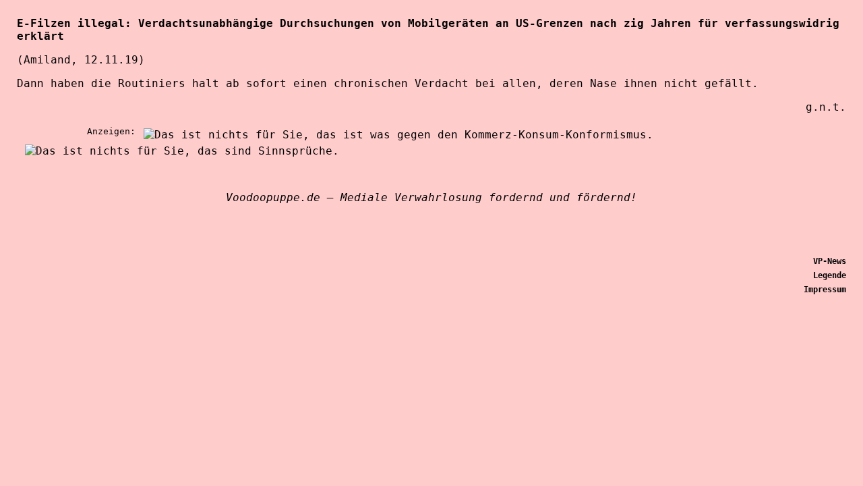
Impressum (825, 289)
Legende (829, 275)
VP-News (829, 261)
